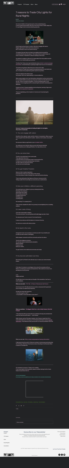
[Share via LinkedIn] (21, 405)
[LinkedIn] (62, 455)
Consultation (6, 445)
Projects (5, 433)
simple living (35, 402)
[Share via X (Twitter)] (18, 405)
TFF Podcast (6, 436)
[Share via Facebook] (16, 405)
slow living (25, 402)
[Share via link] (23, 405)
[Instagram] (59, 455)
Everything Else (6, 442)
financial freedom (42, 402)
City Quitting (30, 402)
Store (5, 439)
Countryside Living (19, 402)
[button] (59, 4)
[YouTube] (64, 455)
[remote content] (34, 389)
